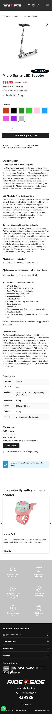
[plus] (19, 128)
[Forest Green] (21, 110)
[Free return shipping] (39, 591)
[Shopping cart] (43, 5)
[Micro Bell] (26, 513)
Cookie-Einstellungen (41, 710)
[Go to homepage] (12, 5)
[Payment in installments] (39, 572)
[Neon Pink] (37, 110)
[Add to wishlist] (46, 24)
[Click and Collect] (39, 610)
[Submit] (47, 634)
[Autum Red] (6, 110)
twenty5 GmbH (21, 710)
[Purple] (13, 118)
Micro (30, 148)
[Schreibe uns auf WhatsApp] (3, 708)
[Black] (13, 110)
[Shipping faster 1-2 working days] (13, 592)
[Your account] (38, 5)
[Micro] (40, 71)
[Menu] (47, 5)
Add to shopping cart (26, 135)
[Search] (29, 5)
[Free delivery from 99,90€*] (13, 572)
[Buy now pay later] (13, 610)
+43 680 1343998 (27, 693)
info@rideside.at (27, 688)
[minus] (5, 128)
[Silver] (21, 118)
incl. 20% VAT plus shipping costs (15, 90)
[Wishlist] (34, 5)
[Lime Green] (29, 110)
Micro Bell (9, 534)
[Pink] (6, 118)
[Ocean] (44, 110)
